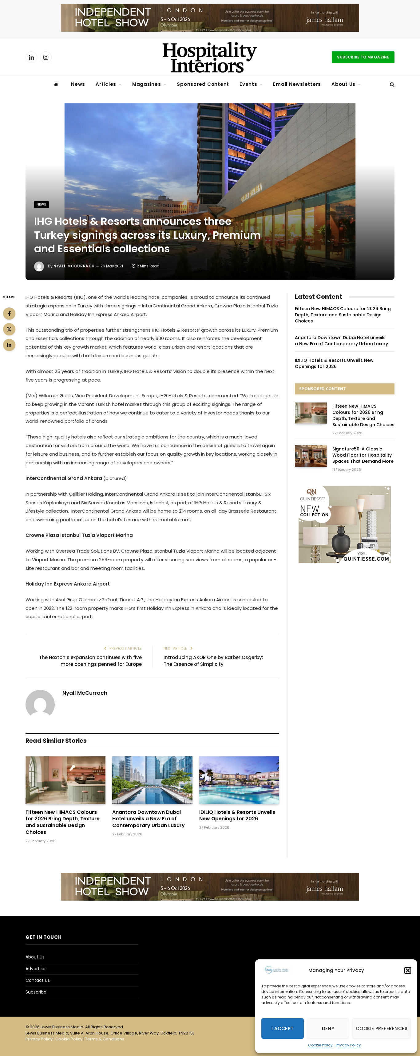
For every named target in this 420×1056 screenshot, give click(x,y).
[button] (408, 970)
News (78, 84)
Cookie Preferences (381, 1028)
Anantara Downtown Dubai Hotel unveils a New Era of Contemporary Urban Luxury (148, 819)
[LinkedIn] (9, 345)
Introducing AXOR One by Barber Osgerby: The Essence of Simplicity (213, 661)
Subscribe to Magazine (363, 57)
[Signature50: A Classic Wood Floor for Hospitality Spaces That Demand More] (311, 455)
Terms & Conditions (104, 1039)
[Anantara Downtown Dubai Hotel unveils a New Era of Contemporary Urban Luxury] (152, 780)
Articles (106, 84)
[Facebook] (9, 313)
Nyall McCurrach (74, 266)
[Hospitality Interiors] (210, 57)
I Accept (282, 1028)
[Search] (391, 84)
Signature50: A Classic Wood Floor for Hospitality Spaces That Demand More (363, 455)
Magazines (146, 84)
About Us (343, 84)
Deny (328, 1028)
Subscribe (36, 992)
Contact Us (38, 980)
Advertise (36, 969)
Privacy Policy (348, 1045)
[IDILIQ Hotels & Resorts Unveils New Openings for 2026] (239, 780)
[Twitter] (9, 329)
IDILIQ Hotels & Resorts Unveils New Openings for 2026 (237, 815)
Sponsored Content (203, 84)
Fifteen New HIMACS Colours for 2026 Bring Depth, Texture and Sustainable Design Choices (63, 822)
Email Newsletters (297, 84)
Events (248, 84)
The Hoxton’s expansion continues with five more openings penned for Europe (90, 661)
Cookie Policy (320, 1045)
